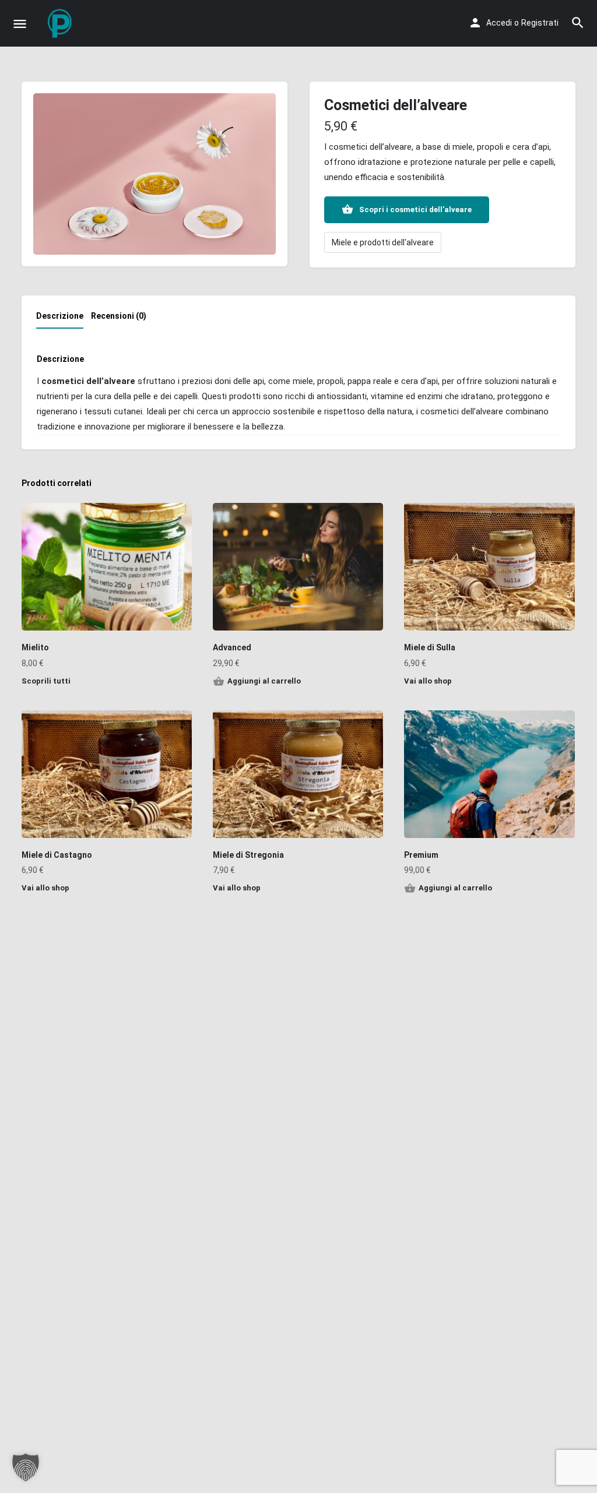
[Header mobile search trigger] (577, 22)
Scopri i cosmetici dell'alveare (415, 209)
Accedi (499, 22)
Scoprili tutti (46, 681)
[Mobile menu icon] (20, 23)
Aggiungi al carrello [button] (264, 681)
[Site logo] (61, 23)
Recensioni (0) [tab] (118, 316)
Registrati (540, 22)
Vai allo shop (428, 681)
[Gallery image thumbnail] (154, 174)
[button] (25, 1467)
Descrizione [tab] (59, 316)
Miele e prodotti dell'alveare (383, 242)
